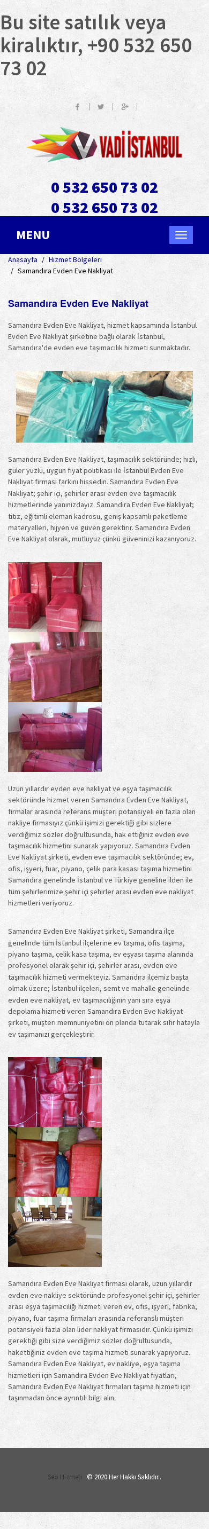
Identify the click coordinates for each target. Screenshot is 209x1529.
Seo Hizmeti (65, 1476)
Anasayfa (23, 259)
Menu (33, 234)
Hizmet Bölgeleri (75, 259)
